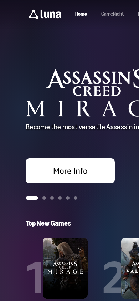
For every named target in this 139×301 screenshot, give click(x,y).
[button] (45, 14)
